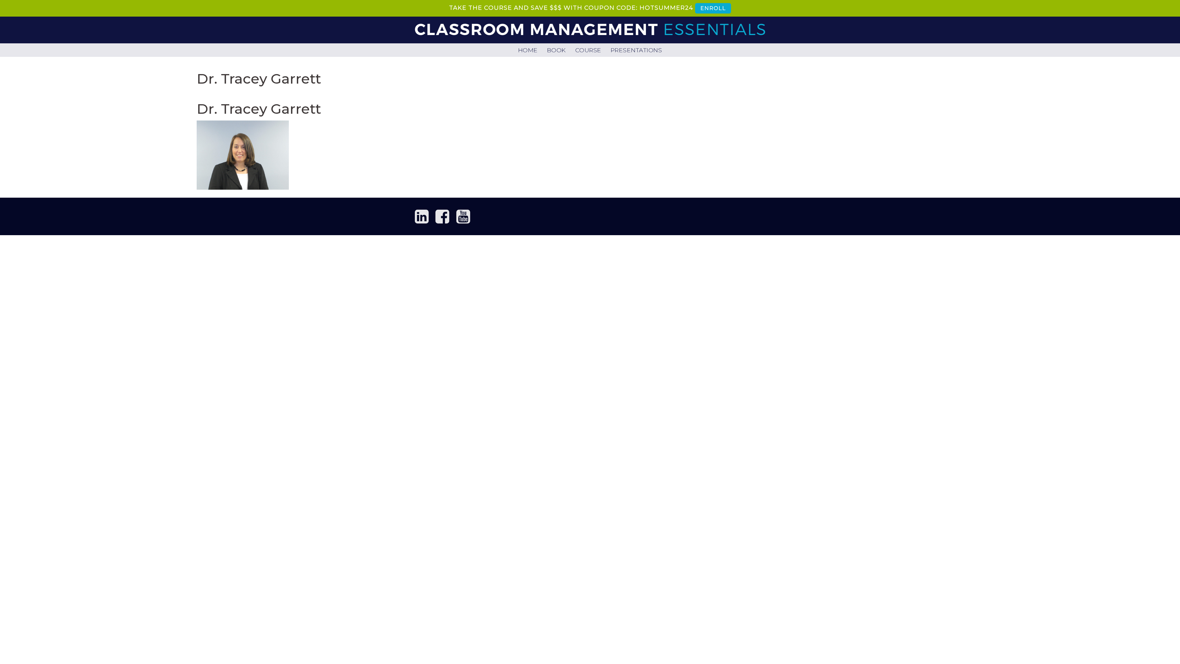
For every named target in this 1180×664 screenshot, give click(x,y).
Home (528, 50)
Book (556, 50)
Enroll (713, 8)
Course (588, 50)
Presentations (636, 50)
